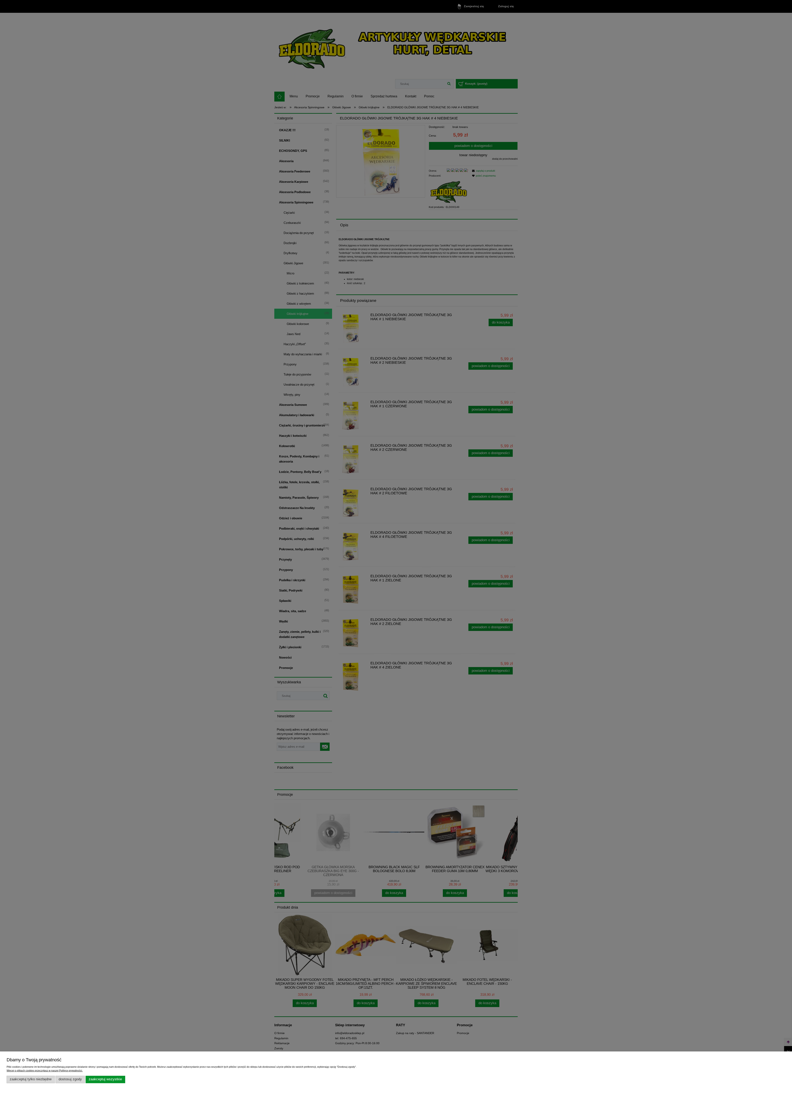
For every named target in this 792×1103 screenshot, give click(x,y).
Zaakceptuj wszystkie (105, 1079)
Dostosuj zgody (70, 1079)
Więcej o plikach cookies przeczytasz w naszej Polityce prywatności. (45, 1070)
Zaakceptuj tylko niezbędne (31, 1079)
